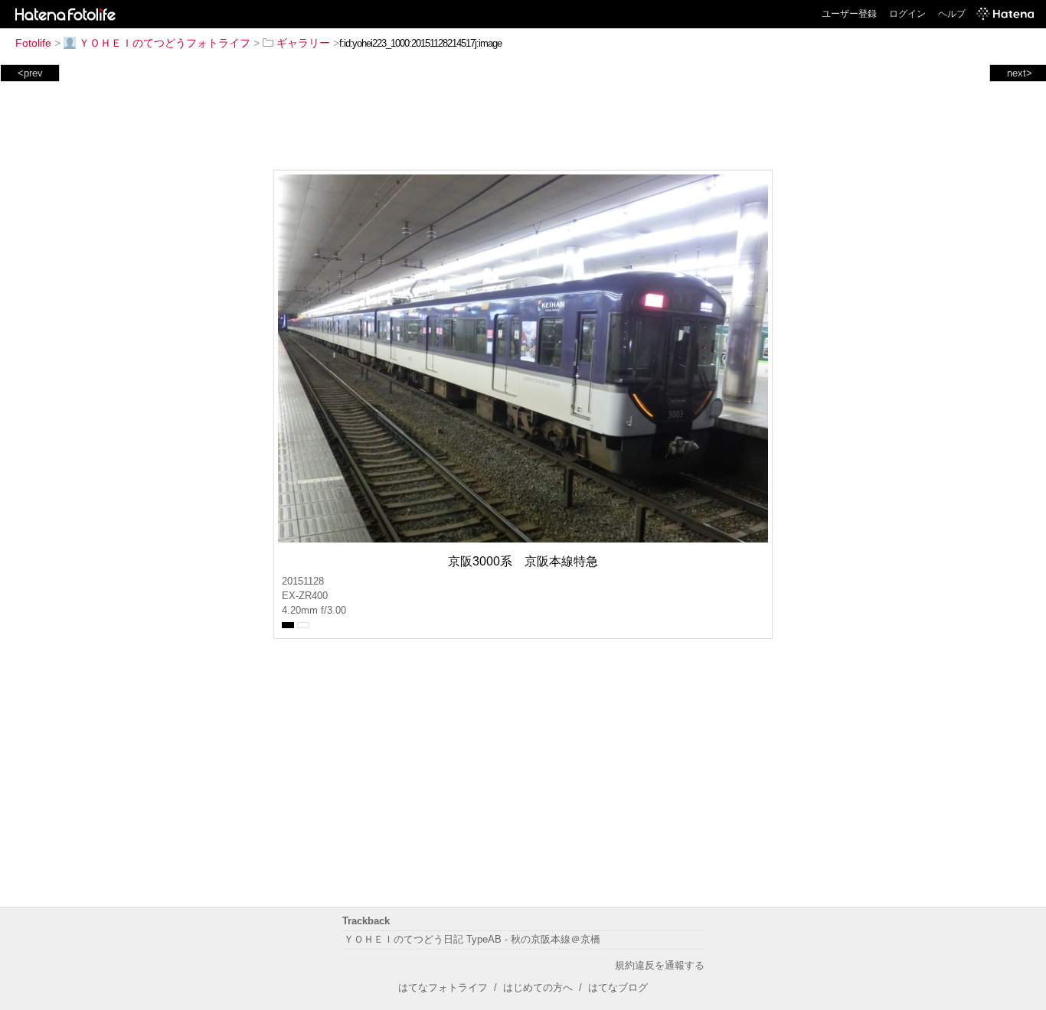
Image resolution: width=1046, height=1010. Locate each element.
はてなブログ (618, 987)
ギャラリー (303, 43)
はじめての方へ (538, 987)
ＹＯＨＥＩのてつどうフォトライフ (164, 43)
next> (1019, 73)
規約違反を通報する (659, 965)
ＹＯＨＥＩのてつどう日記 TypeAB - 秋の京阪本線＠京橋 (472, 939)
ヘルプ (952, 13)
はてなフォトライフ (443, 987)
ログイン (907, 13)
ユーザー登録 (849, 13)
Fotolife (33, 43)
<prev (30, 73)
